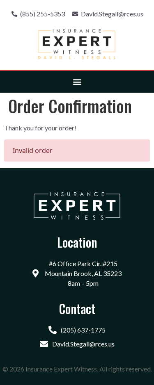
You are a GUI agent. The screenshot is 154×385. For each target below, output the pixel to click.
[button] (77, 82)
